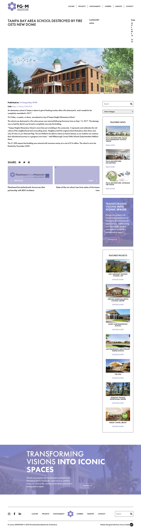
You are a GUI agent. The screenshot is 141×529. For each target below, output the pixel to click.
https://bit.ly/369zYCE (22, 106)
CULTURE (35, 514)
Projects (81, 6)
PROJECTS (45, 514)
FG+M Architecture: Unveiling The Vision (118, 184)
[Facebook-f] (14, 514)
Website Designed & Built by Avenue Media (114, 525)
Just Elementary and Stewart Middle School (118, 350)
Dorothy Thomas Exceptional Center (118, 398)
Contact (129, 6)
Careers (108, 6)
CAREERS (80, 514)
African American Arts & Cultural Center (118, 300)
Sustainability (95, 6)
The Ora (118, 374)
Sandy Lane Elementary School (118, 325)
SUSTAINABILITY (59, 514)
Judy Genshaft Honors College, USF (117, 275)
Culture (71, 6)
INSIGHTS (118, 6)
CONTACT (101, 514)
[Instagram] (9, 514)
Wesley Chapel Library (118, 422)
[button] (20, 162)
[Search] (131, 104)
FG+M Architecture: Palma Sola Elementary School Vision (116, 139)
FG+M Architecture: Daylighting (113, 162)
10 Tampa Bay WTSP (28, 102)
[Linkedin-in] (19, 514)
